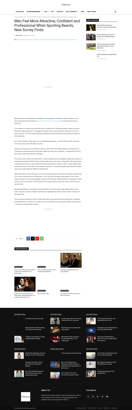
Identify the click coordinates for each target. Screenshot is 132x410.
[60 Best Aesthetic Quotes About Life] (91, 57)
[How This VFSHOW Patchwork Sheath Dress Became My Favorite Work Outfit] (19, 373)
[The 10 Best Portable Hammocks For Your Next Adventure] (91, 355)
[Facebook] (28, 238)
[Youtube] (107, 396)
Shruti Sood (19, 35)
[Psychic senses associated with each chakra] (55, 330)
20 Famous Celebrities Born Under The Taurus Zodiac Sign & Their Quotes (107, 338)
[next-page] (18, 302)
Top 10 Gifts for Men (43, 293)
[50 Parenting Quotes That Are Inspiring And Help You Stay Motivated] (91, 46)
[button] (115, 11)
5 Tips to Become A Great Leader (71, 353)
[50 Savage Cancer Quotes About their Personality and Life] (91, 330)
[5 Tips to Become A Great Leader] (55, 355)
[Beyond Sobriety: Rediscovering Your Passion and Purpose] (19, 330)
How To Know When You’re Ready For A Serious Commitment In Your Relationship (24, 271)
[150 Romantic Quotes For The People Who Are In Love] (91, 321)
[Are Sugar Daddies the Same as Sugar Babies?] (71, 260)
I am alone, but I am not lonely (34, 318)
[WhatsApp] (42, 238)
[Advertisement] (48, 101)
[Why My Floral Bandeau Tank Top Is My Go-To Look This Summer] (19, 355)
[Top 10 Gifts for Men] (48, 284)
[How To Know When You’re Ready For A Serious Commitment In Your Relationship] (25, 260)
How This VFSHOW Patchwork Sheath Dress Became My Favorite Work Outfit (34, 373)
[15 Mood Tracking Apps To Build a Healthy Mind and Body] (19, 339)
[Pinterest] (37, 238)
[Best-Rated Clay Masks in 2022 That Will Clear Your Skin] (91, 364)
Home (16, 17)
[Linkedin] (98, 396)
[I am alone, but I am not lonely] (19, 321)
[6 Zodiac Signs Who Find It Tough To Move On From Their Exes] (55, 321)
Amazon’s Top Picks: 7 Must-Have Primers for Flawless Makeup (34, 364)
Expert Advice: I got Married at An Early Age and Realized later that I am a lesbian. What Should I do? (24, 295)
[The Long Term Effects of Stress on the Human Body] (71, 284)
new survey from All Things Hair (49, 121)
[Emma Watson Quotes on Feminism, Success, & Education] (91, 27)
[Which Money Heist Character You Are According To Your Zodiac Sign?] (55, 339)
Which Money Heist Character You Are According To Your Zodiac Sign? (70, 338)
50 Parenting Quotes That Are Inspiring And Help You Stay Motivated (106, 46)
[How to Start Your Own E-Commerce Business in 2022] (55, 375)
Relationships (22, 17)
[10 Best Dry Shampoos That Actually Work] (91, 373)
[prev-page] (15, 302)
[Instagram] (93, 396)
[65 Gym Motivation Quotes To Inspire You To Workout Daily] (91, 37)
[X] (33, 238)
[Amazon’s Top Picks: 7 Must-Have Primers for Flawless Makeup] (19, 364)
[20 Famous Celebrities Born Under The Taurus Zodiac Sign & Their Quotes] (91, 339)
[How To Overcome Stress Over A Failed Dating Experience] (48, 260)
